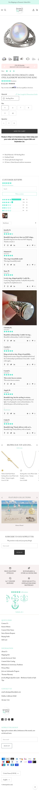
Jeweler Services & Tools (8, 658)
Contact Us (4, 623)
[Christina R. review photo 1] (19, 307)
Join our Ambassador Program (10, 671)
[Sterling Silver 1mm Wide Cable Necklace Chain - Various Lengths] (28, 459)
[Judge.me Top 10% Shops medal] (23, 605)
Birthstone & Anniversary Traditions (12, 665)
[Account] (33, 10)
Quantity (4, 119)
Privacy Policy (5, 668)
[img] (19, 234)
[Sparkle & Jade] (19, 10)
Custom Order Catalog (8, 661)
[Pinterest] (9, 719)
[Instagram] (6, 719)
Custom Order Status (7, 630)
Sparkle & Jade (9, 784)
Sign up (19, 552)
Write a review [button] (19, 194)
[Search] (6, 10)
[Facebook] (2, 719)
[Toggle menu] (2, 10)
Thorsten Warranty (7, 674)
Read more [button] (7, 410)
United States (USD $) (9, 773)
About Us (4, 651)
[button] (6, 81)
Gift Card (4, 640)
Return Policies (5, 627)
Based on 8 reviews (7, 185)
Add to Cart (19, 131)
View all (19, 448)
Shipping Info (5, 655)
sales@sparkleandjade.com (13, 692)
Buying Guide (5, 636)
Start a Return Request (8, 633)
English (5, 780)
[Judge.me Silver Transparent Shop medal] (23, 598)
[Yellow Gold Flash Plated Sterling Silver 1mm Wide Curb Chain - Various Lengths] (10, 459)
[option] (19, 35)
